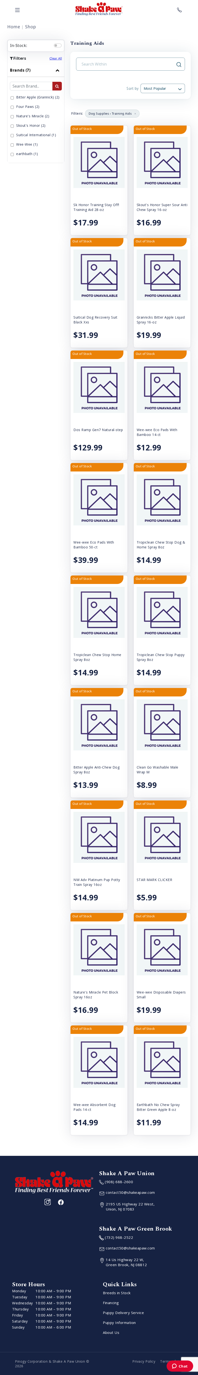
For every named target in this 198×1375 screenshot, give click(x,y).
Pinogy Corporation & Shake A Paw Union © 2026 (52, 1363)
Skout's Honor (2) (31, 125)
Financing (111, 1302)
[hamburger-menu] (17, 9)
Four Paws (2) (28, 106)
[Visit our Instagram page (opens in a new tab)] (47, 1202)
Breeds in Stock (117, 1292)
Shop (30, 27)
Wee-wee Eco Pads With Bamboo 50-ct (93, 544)
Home (13, 27)
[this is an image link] (54, 1181)
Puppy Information (119, 1322)
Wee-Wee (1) (27, 144)
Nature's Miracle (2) (32, 116)
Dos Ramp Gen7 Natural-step (98, 429)
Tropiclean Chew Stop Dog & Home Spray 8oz (161, 544)
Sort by (133, 88)
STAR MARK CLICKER (154, 879)
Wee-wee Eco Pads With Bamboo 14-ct (157, 432)
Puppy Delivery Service (123, 1312)
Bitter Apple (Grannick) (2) (38, 97)
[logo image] (99, 9)
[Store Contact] (179, 9)
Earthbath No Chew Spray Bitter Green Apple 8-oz (158, 1107)
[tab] (35, 113)
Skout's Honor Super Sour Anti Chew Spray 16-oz (162, 207)
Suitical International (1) (36, 135)
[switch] (58, 45)
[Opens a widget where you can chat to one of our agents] (179, 1366)
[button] (135, 114)
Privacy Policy (143, 1361)
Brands (20, 70)
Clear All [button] (56, 58)
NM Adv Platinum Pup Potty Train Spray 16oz (96, 882)
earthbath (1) (27, 153)
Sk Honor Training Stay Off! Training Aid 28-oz (96, 207)
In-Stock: (18, 45)
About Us (111, 1332)
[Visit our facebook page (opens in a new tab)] (60, 1202)
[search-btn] (57, 86)
